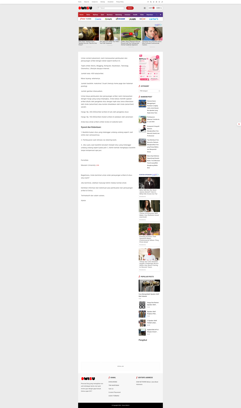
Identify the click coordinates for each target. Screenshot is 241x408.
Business (110, 15)
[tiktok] (162, 2)
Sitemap (102, 2)
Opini (102, 15)
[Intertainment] (109, 19)
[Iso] (143, 19)
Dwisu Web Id (125, 405)
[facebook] (148, 2)
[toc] (239, 124)
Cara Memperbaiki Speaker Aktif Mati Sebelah (149, 295)
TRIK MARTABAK (114, 385)
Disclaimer (110, 2)
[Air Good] (99, 19)
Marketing (118, 15)
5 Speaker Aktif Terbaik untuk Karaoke (152, 322)
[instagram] (156, 2)
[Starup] (133, 19)
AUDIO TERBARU (114, 396)
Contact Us (95, 2)
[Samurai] (154, 19)
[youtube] (159, 2)
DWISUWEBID (113, 382)
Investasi (127, 15)
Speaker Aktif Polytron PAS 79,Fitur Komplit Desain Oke (152, 313)
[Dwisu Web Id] (85, 8)
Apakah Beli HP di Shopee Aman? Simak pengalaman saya (153, 331)
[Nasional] (86, 19)
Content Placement (115, 392)
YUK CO (111, 389)
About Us (86, 2)
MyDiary (95, 15)
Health (135, 15)
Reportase (150, 15)
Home (79, 2)
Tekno (88, 15)
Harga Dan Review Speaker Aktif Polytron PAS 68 (153, 304)
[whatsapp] (153, 2)
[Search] (145, 8)
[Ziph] (121, 19)
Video (142, 15)
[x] (151, 2)
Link (97, 165)
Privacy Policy (120, 2)
